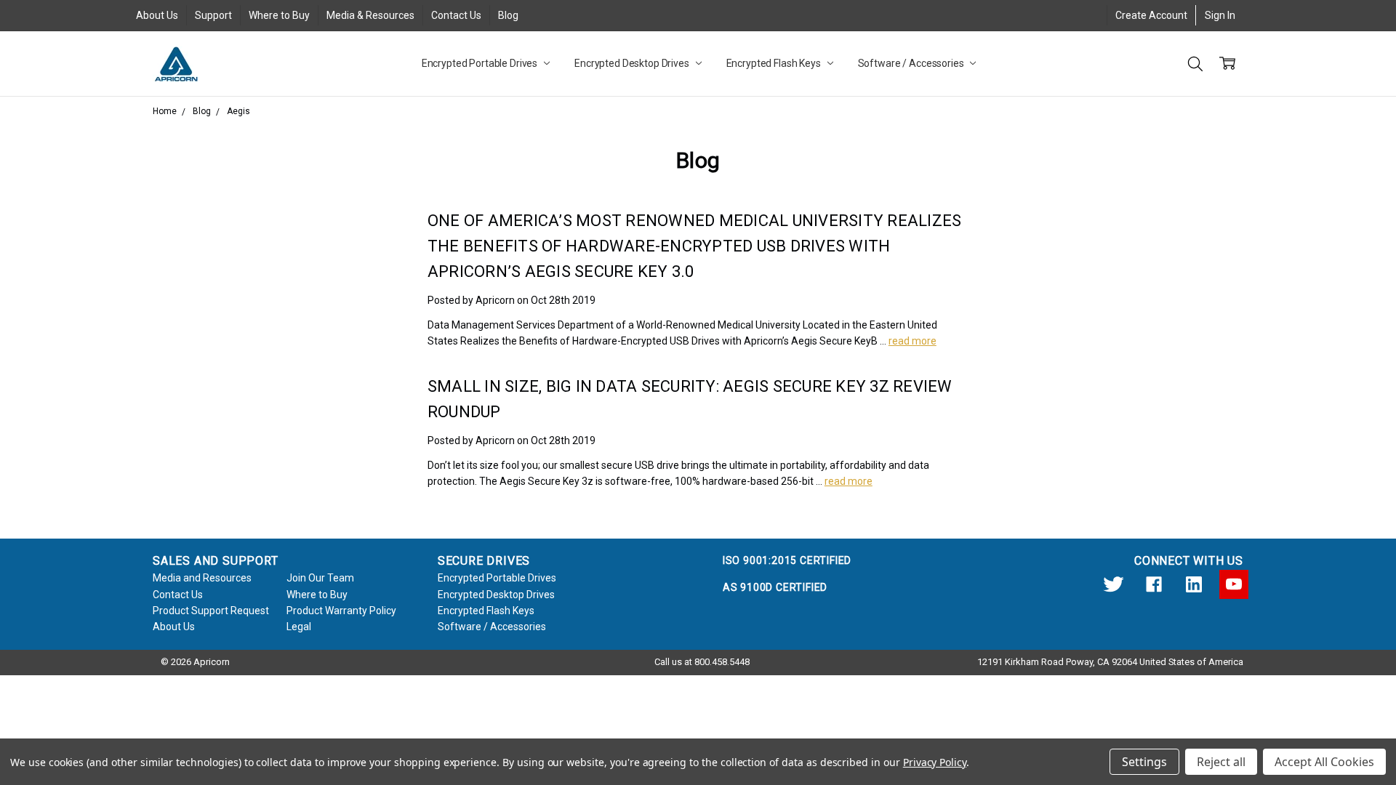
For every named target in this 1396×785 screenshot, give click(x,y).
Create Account (1151, 15)
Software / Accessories (912, 63)
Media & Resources (370, 15)
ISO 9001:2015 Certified (787, 560)
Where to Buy (279, 15)
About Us (157, 15)
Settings (1144, 762)
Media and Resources (202, 578)
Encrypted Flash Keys (774, 63)
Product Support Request (211, 610)
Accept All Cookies (1324, 762)
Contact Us (456, 15)
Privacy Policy (934, 762)
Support (213, 15)
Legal (298, 626)
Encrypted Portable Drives (480, 63)
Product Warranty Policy (341, 610)
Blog (508, 15)
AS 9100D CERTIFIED (775, 587)
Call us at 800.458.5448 (702, 661)
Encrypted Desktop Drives (632, 63)
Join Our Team (320, 578)
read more (912, 341)
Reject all (1221, 762)
